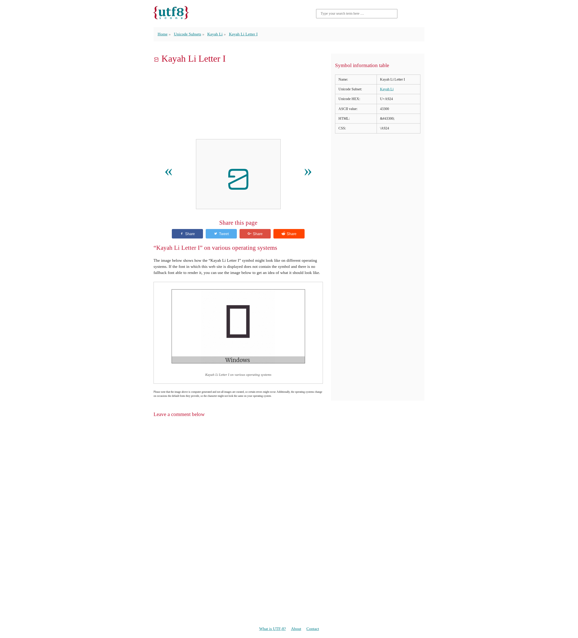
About (296, 628)
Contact (312, 628)
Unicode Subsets (187, 34)
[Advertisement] (238, 101)
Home (163, 34)
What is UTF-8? (272, 628)
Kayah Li (215, 34)
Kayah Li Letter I (243, 34)
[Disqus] (289, 479)
